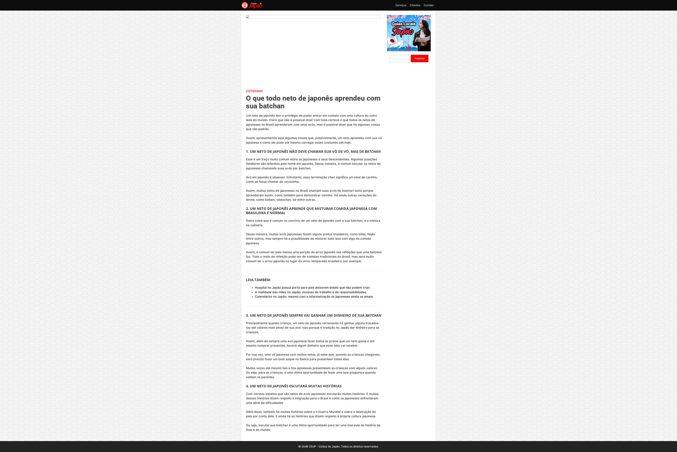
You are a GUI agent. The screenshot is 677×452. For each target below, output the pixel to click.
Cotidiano (254, 91)
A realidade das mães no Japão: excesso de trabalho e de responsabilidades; (311, 292)
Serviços (400, 5)
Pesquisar (419, 58)
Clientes (415, 5)
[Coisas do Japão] (252, 5)
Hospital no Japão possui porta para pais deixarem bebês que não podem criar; (312, 287)
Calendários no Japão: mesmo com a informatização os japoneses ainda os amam (314, 296)
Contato (429, 5)
